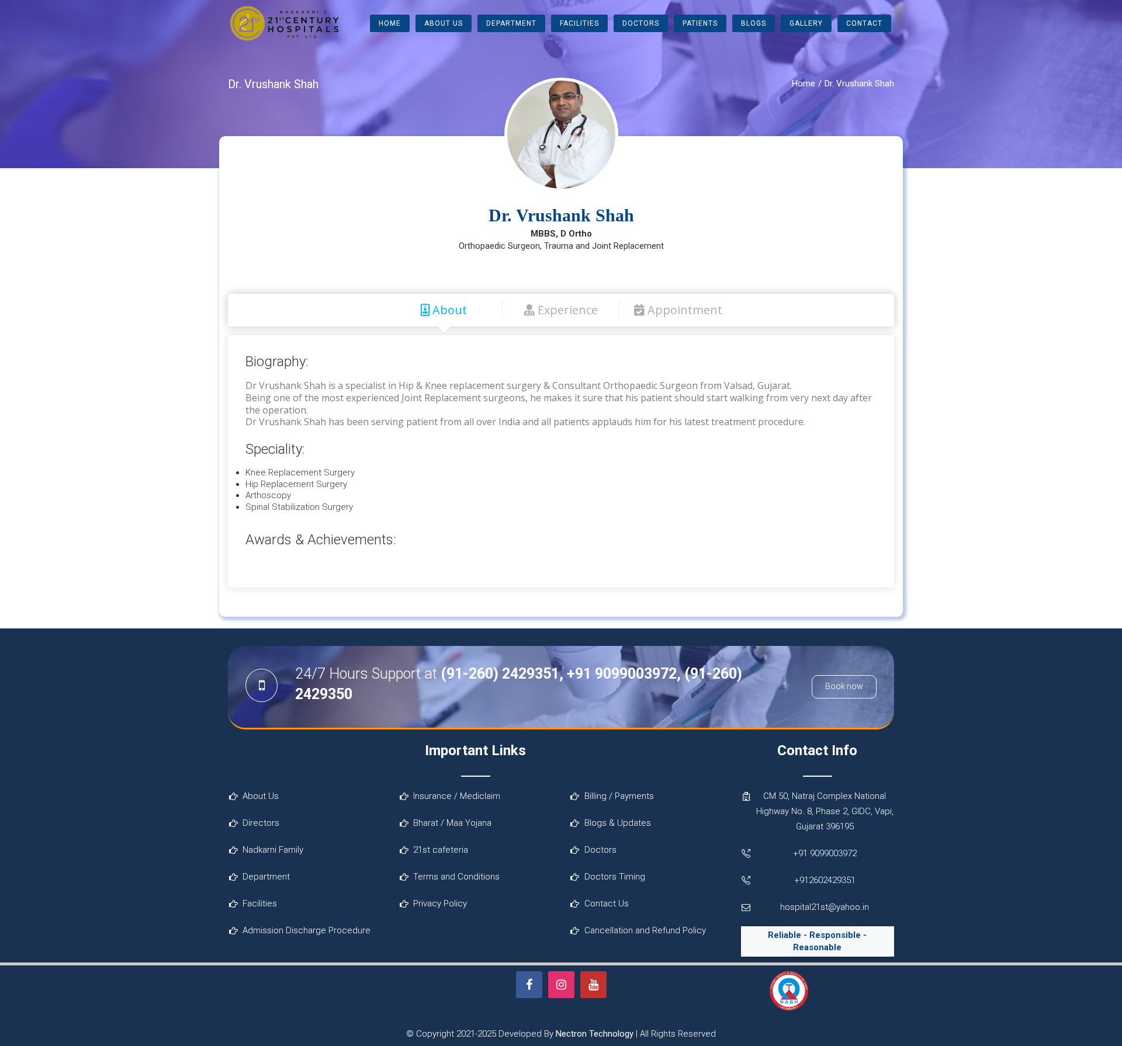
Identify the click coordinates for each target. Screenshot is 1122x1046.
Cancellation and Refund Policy (645, 930)
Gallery (806, 23)
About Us (443, 23)
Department (511, 23)
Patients (700, 23)
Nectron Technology (594, 1033)
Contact (864, 23)
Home (390, 23)
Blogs (753, 23)
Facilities (579, 23)
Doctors (640, 23)
